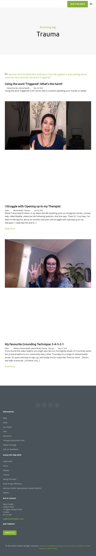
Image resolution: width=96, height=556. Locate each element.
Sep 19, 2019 (62, 348)
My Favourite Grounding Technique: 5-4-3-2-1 (34, 344)
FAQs (5, 422)
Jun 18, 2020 (38, 210)
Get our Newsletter (10, 449)
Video (7, 210)
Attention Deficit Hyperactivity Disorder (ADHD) (22, 488)
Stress (5, 466)
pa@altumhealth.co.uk (13, 519)
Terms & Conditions (48, 546)
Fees (5, 431)
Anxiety (6, 470)
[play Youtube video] (48, 125)
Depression (7, 461)
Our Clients (7, 427)
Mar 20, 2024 (38, 88)
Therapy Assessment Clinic (14, 440)
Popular (44, 348)
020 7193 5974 (77, 4)
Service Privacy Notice (67, 546)
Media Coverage (9, 445)
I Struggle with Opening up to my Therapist (33, 206)
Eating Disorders (13, 88)
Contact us (9, 533)
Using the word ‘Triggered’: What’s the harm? (33, 83)
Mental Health (24, 88)
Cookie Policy (51, 548)
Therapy (27, 210)
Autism (6, 492)
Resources (7, 436)
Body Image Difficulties (12, 483)
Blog (5, 418)
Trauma (6, 474)
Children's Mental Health (21, 348)
